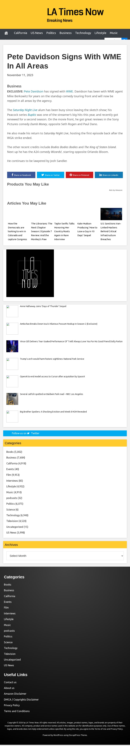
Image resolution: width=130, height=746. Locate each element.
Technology (83, 33)
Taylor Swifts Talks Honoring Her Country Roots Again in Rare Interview (64, 231)
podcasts (11, 498)
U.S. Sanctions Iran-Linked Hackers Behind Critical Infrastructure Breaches (111, 231)
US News (37, 33)
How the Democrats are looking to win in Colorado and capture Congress (17, 231)
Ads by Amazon (115, 190)
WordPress (58, 735)
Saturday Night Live (25, 110)
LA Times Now (75, 12)
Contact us (10, 682)
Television (12, 521)
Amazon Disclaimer (15, 693)
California (20, 33)
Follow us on (25, 433)
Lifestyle (100, 33)
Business (65, 33)
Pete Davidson (33, 91)
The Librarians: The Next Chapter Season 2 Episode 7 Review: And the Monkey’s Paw (41, 231)
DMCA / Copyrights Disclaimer (21, 699)
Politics (51, 33)
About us (9, 688)
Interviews (12, 480)
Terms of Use (100, 729)
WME (69, 91)
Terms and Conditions (17, 711)
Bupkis (32, 115)
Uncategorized (14, 526)
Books (10, 451)
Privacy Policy (12, 705)
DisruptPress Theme (78, 735)
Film (8, 474)
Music (114, 33)
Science (10, 509)
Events (10, 469)
